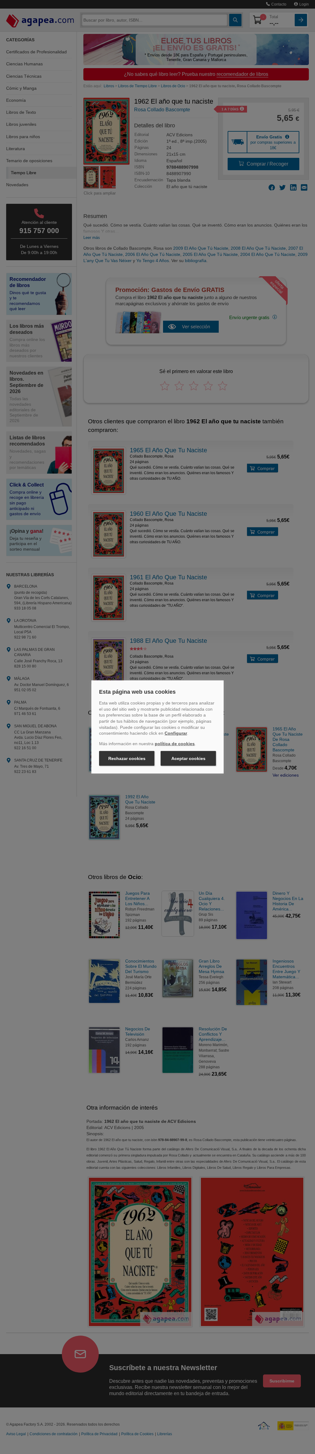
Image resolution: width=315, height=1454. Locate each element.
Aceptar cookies (188, 758)
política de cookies (175, 743)
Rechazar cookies (127, 758)
